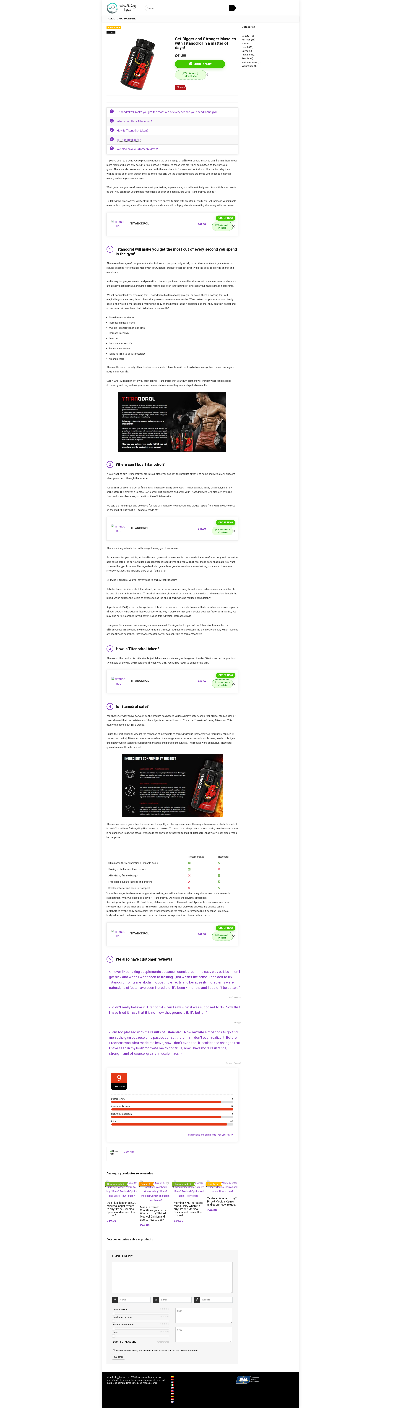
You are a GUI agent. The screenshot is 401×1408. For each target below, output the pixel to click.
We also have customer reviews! (137, 149)
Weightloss (247, 66)
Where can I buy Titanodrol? (134, 121)
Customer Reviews (122, 1317)
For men (111, 32)
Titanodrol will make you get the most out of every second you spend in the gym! (167, 112)
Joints (245, 51)
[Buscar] (232, 8)
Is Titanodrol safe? (129, 139)
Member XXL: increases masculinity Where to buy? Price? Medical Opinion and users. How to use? (188, 1209)
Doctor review (120, 1309)
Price (115, 1332)
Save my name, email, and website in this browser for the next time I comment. (157, 1350)
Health (245, 47)
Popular (246, 58)
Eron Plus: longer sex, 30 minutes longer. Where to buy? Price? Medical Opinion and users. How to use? (121, 1209)
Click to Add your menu (122, 18)
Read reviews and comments (201, 1135)
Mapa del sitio (150, 1383)
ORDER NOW (202, 64)
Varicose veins (249, 62)
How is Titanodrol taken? (132, 130)
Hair (244, 43)
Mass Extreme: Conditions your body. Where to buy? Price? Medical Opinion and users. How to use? (153, 1213)
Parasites (247, 54)
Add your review (225, 1135)
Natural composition (123, 1324)
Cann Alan (129, 1151)
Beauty (245, 35)
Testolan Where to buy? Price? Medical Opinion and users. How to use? (222, 1201)
